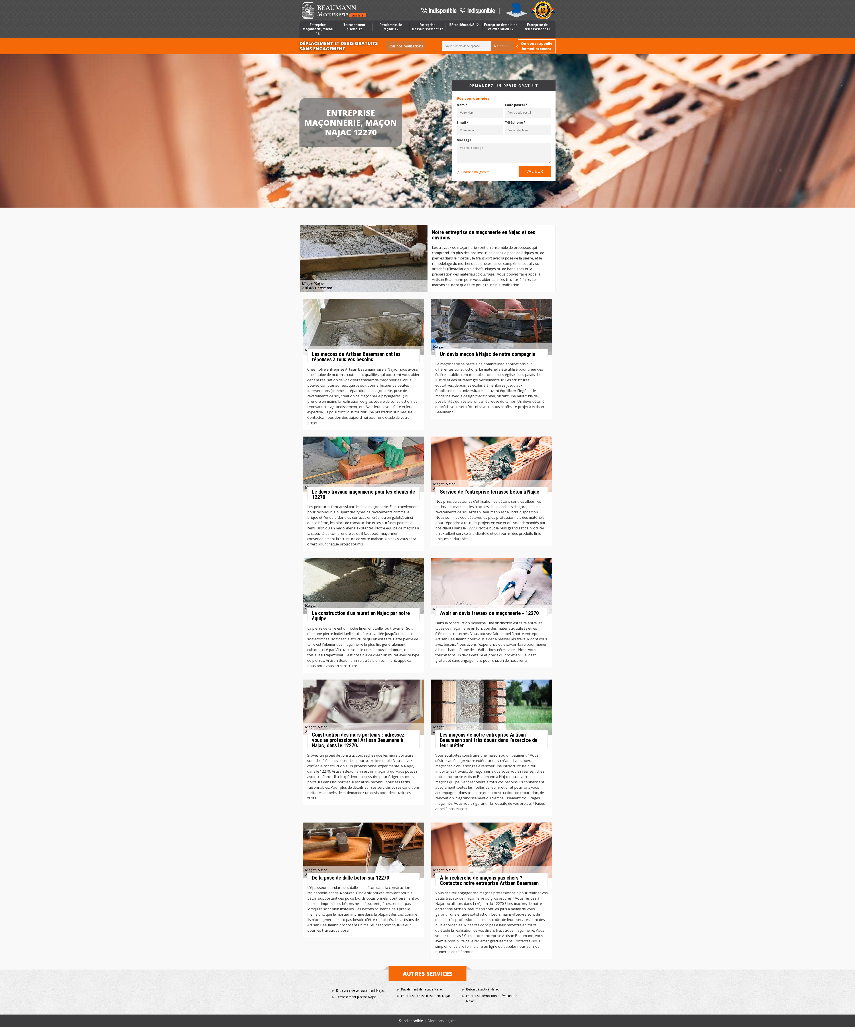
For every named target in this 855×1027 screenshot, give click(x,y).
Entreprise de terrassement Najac (360, 990)
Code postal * (516, 105)
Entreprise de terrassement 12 (537, 27)
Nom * (462, 105)
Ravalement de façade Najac (422, 989)
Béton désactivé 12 (464, 25)
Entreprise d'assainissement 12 (427, 27)
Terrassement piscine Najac (356, 997)
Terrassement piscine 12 (354, 27)
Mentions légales (442, 1020)
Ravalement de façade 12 (391, 27)
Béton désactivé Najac (482, 989)
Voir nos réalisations (406, 46)
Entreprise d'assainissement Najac (425, 996)
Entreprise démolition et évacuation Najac (491, 998)
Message (464, 140)
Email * (463, 122)
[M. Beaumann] (333, 10)
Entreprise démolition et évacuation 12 (500, 27)
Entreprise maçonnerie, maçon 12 (318, 29)
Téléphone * (515, 122)
